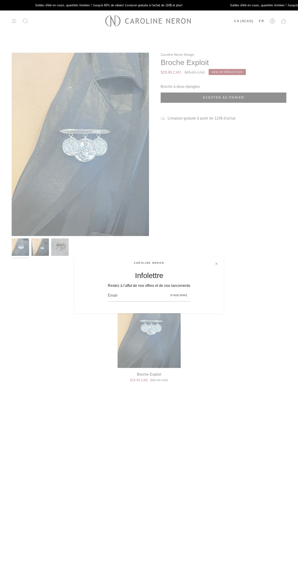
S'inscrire (178, 295)
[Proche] (216, 263)
